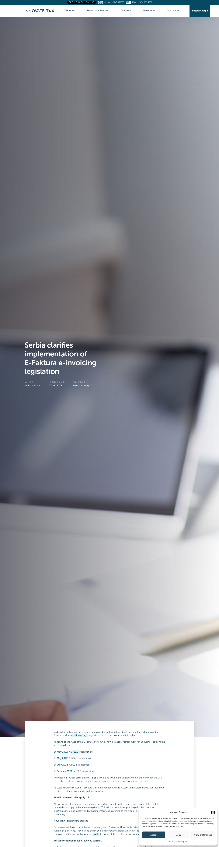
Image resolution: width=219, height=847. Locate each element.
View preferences (203, 835)
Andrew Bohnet (33, 385)
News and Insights (82, 385)
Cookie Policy (171, 841)
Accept (153, 835)
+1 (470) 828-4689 (144, 2)
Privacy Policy (184, 841)
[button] (213, 812)
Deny (178, 835)
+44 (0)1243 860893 (116, 2)
